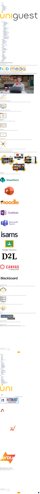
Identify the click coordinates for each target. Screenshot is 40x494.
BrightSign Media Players (6, 38)
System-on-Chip (5, 37)
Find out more (1, 131)
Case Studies (2, 378)
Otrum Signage (4, 9)
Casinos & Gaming (3, 370)
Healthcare (2, 372)
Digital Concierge (5, 22)
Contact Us (2, 10)
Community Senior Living (4, 45)
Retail (3, 43)
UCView (3, 59)
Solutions (2, 21)
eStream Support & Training (5, 49)
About (1, 50)
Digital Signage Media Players (7, 36)
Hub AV (2, 358)
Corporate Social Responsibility (4, 382)
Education (3, 42)
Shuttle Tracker (5, 25)
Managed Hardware (4, 33)
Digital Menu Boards (3, 366)
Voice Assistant (5, 35)
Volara (1, 360)
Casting (4, 27)
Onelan (2, 357)
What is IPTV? (2, 380)
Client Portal (2, 60)
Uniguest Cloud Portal (4, 6)
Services (2, 47)
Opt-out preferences (3, 383)
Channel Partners (4, 52)
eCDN (4, 30)
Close (0, 323)
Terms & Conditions (3, 381)
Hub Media (3, 46)
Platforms (2, 44)
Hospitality (3, 39)
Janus (1, 356)
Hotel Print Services (4, 48)
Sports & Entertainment (4, 41)
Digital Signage (2, 362)
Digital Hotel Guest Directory (6, 32)
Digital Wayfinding (3, 365)
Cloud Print (5, 34)
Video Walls (5, 24)
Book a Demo (2, 61)
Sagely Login (3, 8)
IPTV (4, 26)
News (1, 377)
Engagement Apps (4, 31)
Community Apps (4, 58)
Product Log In (2, 5)
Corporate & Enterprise (4, 40)
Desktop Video (5, 28)
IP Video (2, 364)
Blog (2, 53)
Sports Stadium (2, 374)
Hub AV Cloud (3, 57)
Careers (3, 54)
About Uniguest (4, 51)
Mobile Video (5, 29)
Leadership (2, 379)
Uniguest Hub (3, 56)
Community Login (4, 7)
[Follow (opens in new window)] (19, 20)
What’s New (3, 55)
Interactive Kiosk (5, 23)
